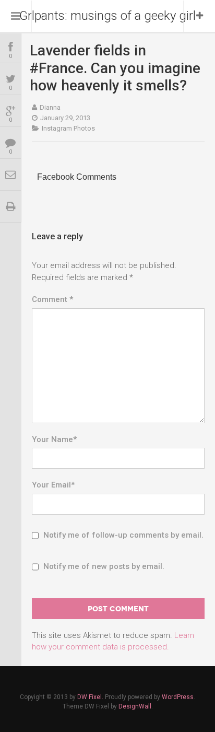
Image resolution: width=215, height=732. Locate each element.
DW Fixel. (90, 697)
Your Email (53, 485)
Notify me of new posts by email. (103, 566)
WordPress (178, 697)
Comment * (52, 299)
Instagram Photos (68, 128)
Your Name (54, 439)
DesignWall (134, 706)
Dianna (50, 107)
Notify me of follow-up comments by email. (123, 535)
